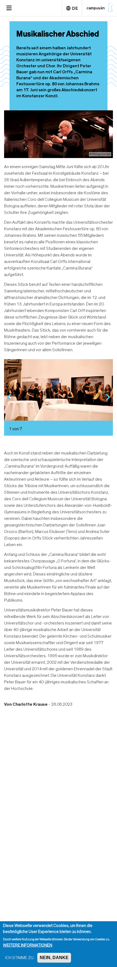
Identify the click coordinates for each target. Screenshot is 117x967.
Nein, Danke (54, 957)
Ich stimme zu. (19, 958)
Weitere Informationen (27, 945)
